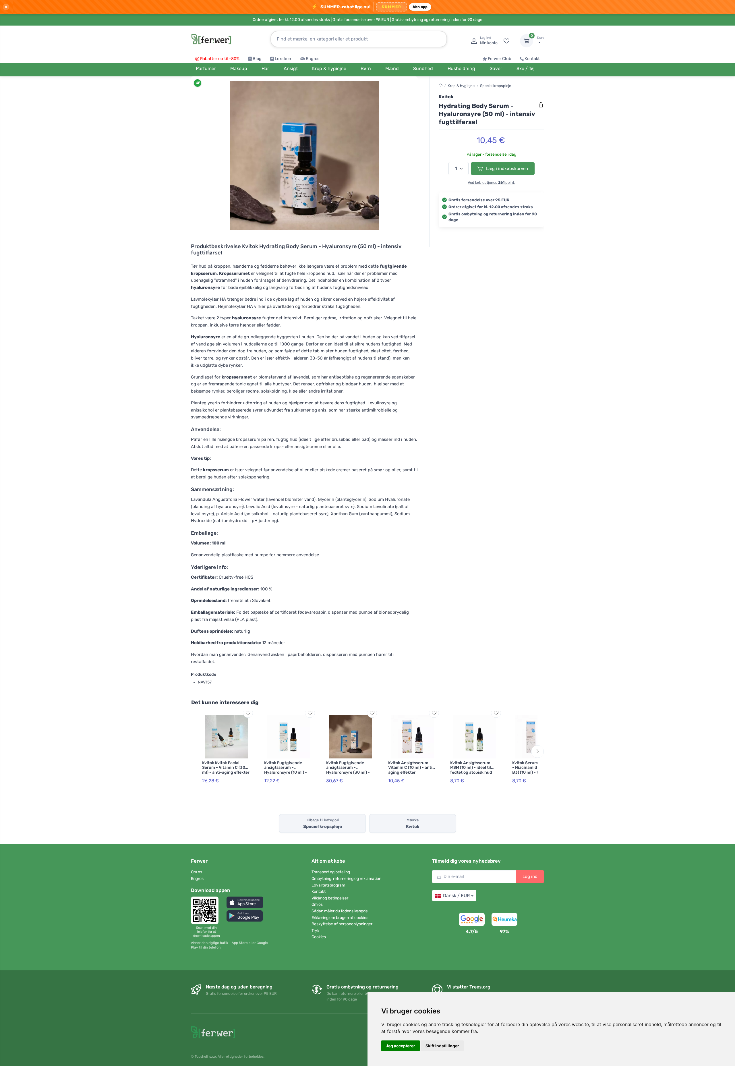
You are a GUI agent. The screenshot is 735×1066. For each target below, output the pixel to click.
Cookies (319, 936)
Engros (312, 58)
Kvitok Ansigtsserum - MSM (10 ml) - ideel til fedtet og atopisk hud (471, 767)
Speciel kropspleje (495, 86)
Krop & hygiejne (461, 86)
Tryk (315, 930)
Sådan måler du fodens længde (340, 911)
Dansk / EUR (456, 895)
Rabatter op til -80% (219, 58)
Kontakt (532, 58)
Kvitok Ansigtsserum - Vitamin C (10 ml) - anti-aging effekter (411, 767)
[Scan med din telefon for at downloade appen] (206, 910)
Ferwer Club (499, 58)
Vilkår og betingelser (330, 898)
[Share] (541, 105)
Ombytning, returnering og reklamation (346, 878)
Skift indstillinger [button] (442, 1045)
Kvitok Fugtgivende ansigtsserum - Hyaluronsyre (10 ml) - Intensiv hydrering (285, 770)
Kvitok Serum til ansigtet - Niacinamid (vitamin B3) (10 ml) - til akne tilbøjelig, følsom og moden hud (536, 772)
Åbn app (420, 7)
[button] (245, 902)
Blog (257, 58)
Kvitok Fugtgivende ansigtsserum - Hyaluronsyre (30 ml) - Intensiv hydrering (348, 770)
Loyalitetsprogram (328, 885)
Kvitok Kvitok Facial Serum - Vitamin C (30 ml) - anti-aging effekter (225, 767)
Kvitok (446, 96)
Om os (196, 872)
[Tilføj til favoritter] (248, 713)
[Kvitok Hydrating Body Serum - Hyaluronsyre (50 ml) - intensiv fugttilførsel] (304, 155)
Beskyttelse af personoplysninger (342, 924)
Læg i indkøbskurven (506, 168)
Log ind (530, 876)
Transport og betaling (331, 872)
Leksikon (283, 58)
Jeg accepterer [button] (400, 1045)
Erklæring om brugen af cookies (340, 917)
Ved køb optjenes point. (491, 182)
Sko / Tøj (526, 68)
